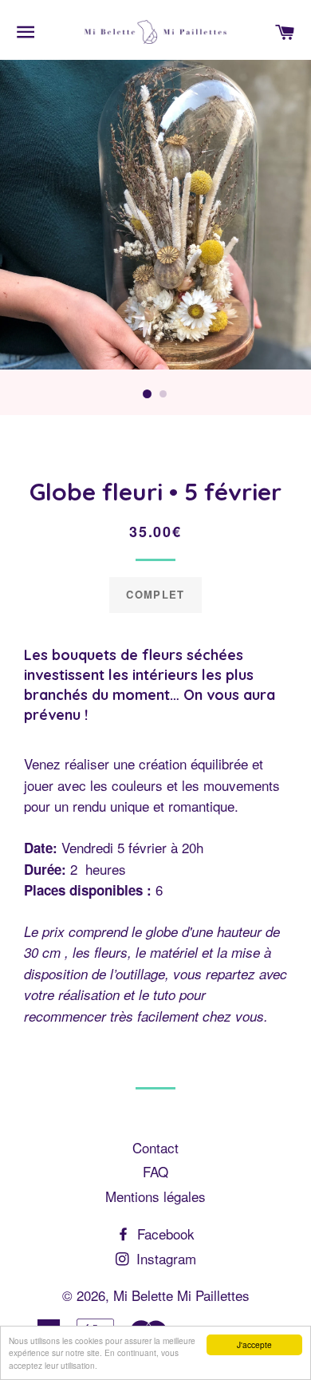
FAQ (155, 1171)
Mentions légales (155, 1196)
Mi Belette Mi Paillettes (181, 1295)
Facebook (164, 1234)
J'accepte (254, 1344)
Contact (155, 1147)
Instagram (164, 1258)
